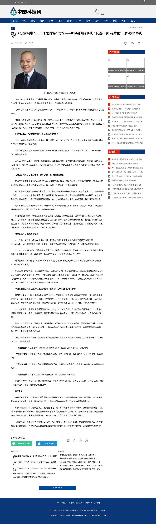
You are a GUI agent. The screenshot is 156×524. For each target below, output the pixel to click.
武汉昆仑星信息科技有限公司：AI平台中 (127, 134)
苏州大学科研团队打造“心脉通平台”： (126, 163)
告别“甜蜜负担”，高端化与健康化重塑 (126, 109)
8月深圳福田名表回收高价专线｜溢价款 (127, 104)
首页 (14, 20)
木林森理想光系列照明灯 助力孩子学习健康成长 (31, 477)
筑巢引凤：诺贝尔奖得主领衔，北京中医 (127, 139)
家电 (51, 20)
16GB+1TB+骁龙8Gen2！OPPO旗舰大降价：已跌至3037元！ (35, 456)
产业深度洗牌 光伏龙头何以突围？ (125, 126)
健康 (88, 20)
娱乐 (97, 20)
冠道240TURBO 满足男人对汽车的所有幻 (127, 189)
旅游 (115, 20)
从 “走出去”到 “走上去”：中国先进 (124, 113)
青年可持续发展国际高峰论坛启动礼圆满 (127, 117)
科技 (42, 20)
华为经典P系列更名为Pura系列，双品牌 (127, 159)
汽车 (106, 20)
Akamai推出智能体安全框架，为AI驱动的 (127, 143)
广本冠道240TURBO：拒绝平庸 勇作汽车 (127, 198)
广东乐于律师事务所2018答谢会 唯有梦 (127, 185)
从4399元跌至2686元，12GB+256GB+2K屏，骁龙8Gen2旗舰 (35, 469)
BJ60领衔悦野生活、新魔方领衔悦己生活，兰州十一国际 (81, 465)
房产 (78, 20)
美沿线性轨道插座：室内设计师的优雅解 (127, 130)
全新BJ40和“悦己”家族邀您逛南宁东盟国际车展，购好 (80, 469)
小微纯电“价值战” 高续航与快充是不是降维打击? (78, 458)
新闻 (24, 20)
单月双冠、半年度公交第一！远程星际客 (127, 121)
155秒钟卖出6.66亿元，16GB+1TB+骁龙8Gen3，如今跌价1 (34, 463)
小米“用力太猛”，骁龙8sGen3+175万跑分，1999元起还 (34, 473)
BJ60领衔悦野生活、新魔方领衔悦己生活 (127, 168)
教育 (60, 20)
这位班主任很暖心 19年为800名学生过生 (127, 176)
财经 (33, 20)
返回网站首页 (57, 488)
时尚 (124, 20)
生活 (133, 20)
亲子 (69, 20)
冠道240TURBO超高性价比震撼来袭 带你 (127, 193)
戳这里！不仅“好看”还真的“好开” (124, 181)
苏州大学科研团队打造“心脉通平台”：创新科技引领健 (80, 462)
